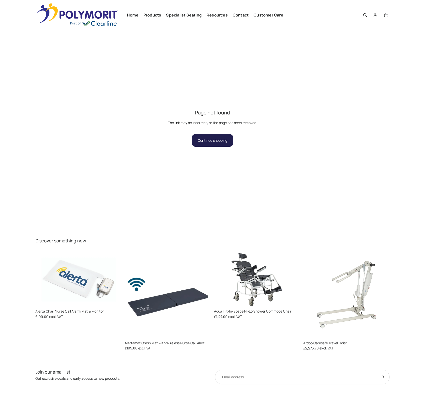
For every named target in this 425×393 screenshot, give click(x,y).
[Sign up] (382, 377)
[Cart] (386, 15)
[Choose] (114, 299)
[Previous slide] (42, 279)
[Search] (365, 15)
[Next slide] (114, 279)
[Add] (203, 331)
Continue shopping (212, 140)
